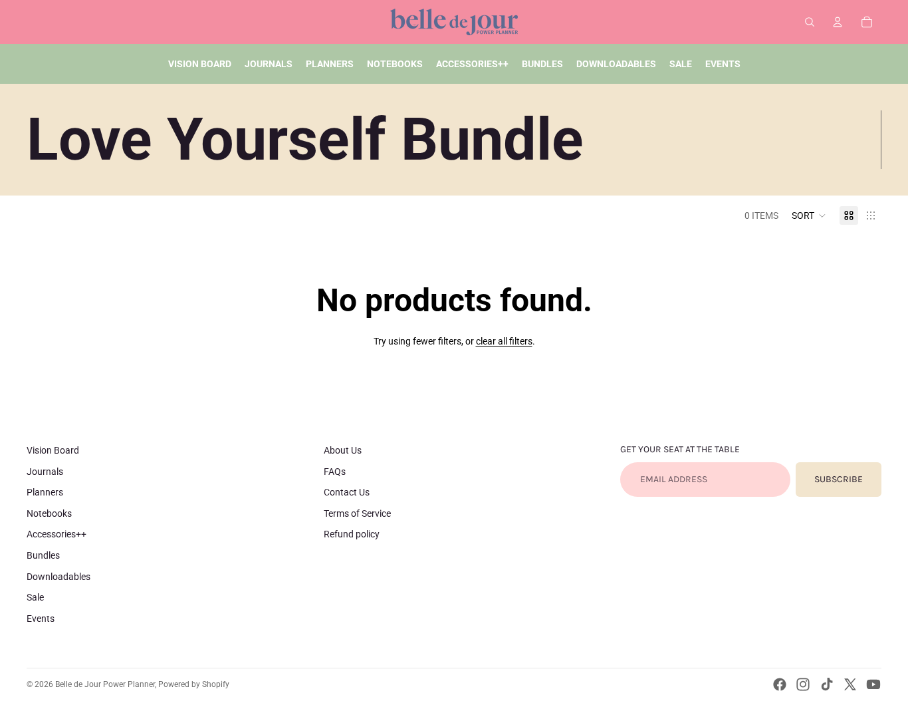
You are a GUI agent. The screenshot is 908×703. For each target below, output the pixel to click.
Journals (45, 471)
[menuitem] (199, 63)
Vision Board (53, 450)
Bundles (43, 555)
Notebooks (49, 513)
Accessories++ (56, 534)
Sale (35, 597)
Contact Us (347, 492)
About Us (343, 450)
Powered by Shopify (193, 684)
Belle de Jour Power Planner (105, 684)
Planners (45, 492)
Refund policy (352, 534)
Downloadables (58, 576)
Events (41, 618)
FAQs (335, 471)
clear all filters (504, 341)
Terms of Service (357, 513)
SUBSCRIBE (838, 479)
